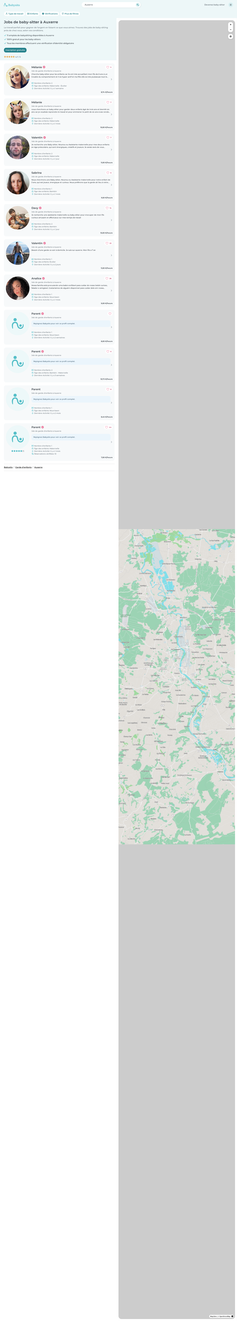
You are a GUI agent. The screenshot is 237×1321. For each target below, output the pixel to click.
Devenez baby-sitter (214, 5)
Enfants (34, 14)
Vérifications (51, 14)
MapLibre (213, 1316)
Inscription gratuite (15, 50)
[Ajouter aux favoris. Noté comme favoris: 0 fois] (110, 314)
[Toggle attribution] (232, 1316)
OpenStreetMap (224, 1316)
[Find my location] (230, 36)
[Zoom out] (230, 29)
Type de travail (15, 14)
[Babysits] (12, 5)
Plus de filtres (71, 14)
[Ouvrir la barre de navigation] (230, 4)
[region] (176, 669)
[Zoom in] (230, 24)
